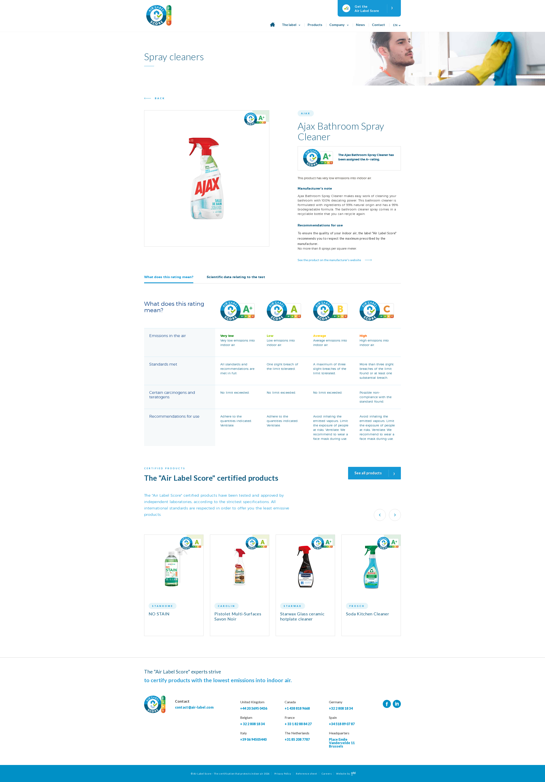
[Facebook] (387, 704)
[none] (396, 23)
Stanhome (162, 606)
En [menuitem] (395, 25)
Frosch (357, 606)
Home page (272, 27)
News (360, 25)
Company (337, 25)
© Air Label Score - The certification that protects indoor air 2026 (230, 773)
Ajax (305, 113)
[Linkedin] (397, 704)
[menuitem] (396, 23)
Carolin (226, 606)
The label (289, 25)
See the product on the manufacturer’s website (329, 260)
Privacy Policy (282, 773)
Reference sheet (306, 773)
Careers (326, 773)
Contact (378, 25)
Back (160, 98)
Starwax (293, 606)
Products (315, 25)
